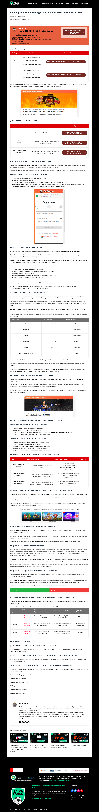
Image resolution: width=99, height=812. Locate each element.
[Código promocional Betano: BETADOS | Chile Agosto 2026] (60, 738)
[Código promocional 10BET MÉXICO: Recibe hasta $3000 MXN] (39, 738)
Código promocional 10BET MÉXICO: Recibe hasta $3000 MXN (38, 747)
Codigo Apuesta (21, 16)
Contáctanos (47, 798)
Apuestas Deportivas (33, 3)
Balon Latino (13, 16)
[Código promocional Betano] (80, 738)
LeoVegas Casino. (75, 541)
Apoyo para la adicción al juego (59, 780)
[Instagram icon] (28, 722)
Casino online (84, 3)
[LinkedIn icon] (23, 722)
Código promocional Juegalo (18, 678)
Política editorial (56, 785)
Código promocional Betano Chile (19, 682)
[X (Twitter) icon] (25, 722)
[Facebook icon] (20, 722)
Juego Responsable (37, 798)
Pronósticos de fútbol (47, 3)
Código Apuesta (59, 3)
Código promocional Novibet (18, 693)
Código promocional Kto (16, 686)
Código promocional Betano (78, 745)
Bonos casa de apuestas (72, 3)
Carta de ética (46, 785)
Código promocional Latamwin (18, 689)
